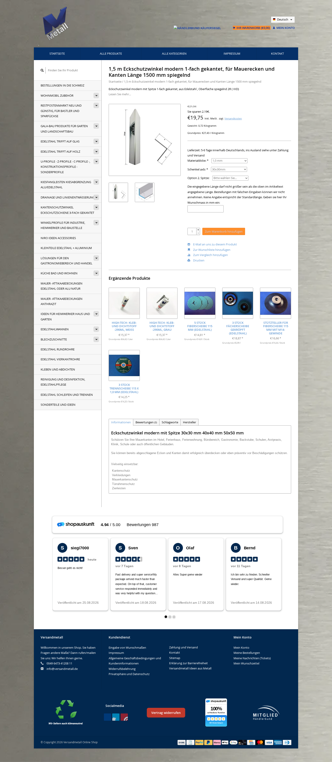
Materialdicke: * (197, 160)
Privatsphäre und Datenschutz (129, 674)
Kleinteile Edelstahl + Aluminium (66, 248)
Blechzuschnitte (54, 339)
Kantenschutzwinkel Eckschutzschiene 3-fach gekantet (67, 209)
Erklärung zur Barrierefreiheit (188, 663)
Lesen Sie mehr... (120, 94)
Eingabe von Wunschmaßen (127, 647)
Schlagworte (170, 422)
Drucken (198, 260)
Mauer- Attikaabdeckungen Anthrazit (61, 301)
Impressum (232, 53)
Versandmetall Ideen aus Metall (190, 668)
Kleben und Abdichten (58, 369)
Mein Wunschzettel (246, 663)
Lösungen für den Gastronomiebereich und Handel (66, 260)
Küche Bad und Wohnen (59, 273)
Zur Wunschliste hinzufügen (211, 250)
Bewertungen (146, 422)
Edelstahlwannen (55, 329)
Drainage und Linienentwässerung (68, 197)
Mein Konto (285, 28)
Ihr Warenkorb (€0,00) (253, 28)
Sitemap (174, 658)
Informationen (121, 422)
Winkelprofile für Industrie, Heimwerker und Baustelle (63, 225)
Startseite (57, 53)
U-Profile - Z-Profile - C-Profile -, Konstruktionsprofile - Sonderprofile (65, 166)
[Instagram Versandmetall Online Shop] (124, 717)
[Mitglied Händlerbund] (266, 712)
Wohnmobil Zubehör (57, 95)
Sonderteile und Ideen (58, 405)
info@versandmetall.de (62, 669)
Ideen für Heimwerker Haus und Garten (65, 316)
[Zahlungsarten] (182, 742)
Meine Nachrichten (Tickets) (252, 658)
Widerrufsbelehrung (122, 669)
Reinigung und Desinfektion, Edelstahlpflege (63, 382)
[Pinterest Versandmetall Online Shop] (115, 717)
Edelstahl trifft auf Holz (60, 151)
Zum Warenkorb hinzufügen (224, 231)
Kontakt (277, 53)
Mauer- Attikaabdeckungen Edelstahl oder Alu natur (61, 286)
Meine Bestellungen (247, 653)
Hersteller (189, 422)
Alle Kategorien (174, 53)
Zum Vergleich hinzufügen (210, 255)
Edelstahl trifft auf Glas (60, 141)
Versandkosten (233, 118)
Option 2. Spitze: (198, 178)
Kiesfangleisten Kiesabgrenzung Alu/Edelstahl (66, 184)
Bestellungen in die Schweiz (62, 85)
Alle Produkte (111, 53)
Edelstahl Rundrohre (58, 349)
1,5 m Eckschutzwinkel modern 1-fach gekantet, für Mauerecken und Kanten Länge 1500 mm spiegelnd (192, 81)
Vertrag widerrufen (166, 713)
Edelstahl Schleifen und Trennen (67, 395)
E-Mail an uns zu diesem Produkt (214, 244)
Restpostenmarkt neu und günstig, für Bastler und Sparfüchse (61, 110)
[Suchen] (42, 70)
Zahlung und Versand (183, 647)
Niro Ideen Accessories (58, 238)
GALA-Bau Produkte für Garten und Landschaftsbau (64, 128)
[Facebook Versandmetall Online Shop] (107, 717)
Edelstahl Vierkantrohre (60, 359)
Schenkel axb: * (197, 169)
